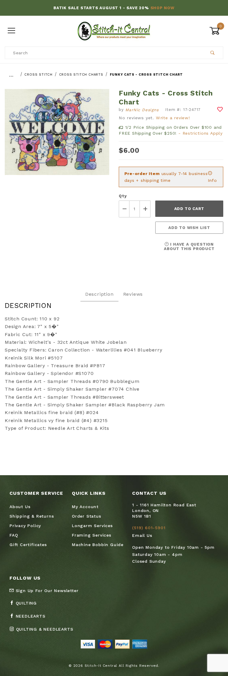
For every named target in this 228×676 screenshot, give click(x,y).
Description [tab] (99, 294)
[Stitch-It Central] (114, 30)
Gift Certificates (28, 544)
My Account (85, 506)
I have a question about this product (189, 246)
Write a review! (173, 117)
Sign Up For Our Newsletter (46, 590)
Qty (122, 196)
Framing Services (91, 535)
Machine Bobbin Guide (98, 544)
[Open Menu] (12, 31)
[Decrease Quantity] (124, 209)
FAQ (14, 535)
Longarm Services (92, 525)
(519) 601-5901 (148, 527)
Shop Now (163, 8)
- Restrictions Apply (200, 133)
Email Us (142, 535)
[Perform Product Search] (212, 53)
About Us (20, 506)
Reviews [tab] (133, 294)
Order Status (86, 516)
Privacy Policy (25, 525)
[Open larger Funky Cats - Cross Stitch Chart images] (57, 136)
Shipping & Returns (32, 516)
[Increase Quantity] (145, 209)
